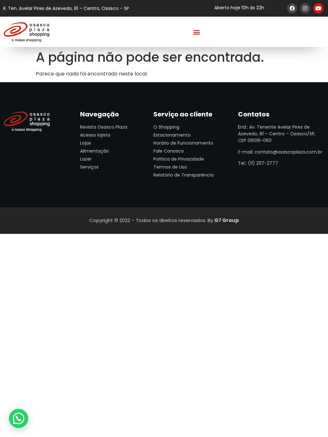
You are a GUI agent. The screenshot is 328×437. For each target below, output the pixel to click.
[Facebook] (292, 8)
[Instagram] (305, 8)
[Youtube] (318, 8)
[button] (197, 32)
